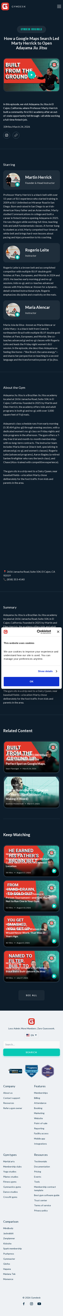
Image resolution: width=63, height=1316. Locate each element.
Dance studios (10, 1191)
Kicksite (7, 1243)
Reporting (39, 1128)
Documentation (42, 1166)
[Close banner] (58, 632)
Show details (45, 671)
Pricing (37, 1171)
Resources (8, 1103)
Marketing (39, 1113)
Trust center (40, 1200)
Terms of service (42, 1205)
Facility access (41, 1133)
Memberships (41, 1092)
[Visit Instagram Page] (31, 1304)
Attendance (40, 1103)
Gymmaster (9, 1258)
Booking (38, 1108)
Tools (37, 1181)
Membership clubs (12, 1166)
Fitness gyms (9, 1181)
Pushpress (8, 1253)
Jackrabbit (8, 1233)
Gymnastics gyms (12, 1186)
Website (38, 1118)
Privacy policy (41, 1210)
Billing (37, 1098)
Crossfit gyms (10, 1197)
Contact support (11, 1098)
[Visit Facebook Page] (24, 1304)
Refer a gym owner (12, 1108)
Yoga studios (9, 1171)
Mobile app (39, 1138)
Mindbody (8, 1228)
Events (37, 1176)
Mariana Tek (9, 1274)
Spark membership (12, 1248)
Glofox (6, 1263)
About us (8, 1092)
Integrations (40, 1143)
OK (31, 681)
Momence (8, 1279)
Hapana (7, 1269)
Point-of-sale (40, 1123)
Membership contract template (45, 1188)
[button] (58, 6)
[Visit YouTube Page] (39, 1304)
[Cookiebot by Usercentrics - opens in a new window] (38, 632)
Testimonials (40, 1161)
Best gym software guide (46, 1195)
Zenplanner (9, 1238)
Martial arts (9, 1161)
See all (31, 995)
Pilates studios (10, 1176)
